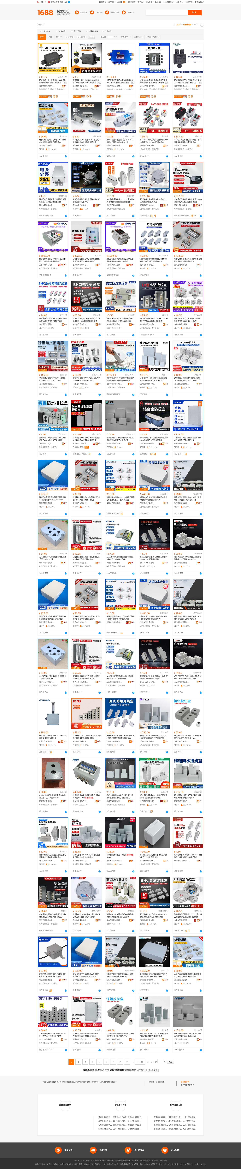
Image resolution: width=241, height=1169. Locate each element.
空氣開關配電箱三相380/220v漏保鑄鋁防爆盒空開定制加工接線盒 (52, 379)
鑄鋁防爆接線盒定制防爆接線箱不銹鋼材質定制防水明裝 (86, 200)
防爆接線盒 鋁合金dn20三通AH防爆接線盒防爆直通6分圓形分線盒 (187, 320)
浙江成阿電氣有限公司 (181, 563)
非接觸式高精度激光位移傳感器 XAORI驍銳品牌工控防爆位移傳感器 (188, 200)
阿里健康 (188, 1164)
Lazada (203, 1164)
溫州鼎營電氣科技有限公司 (46, 384)
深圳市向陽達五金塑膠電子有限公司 (80, 86)
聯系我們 (155, 1161)
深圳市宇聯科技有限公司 (80, 742)
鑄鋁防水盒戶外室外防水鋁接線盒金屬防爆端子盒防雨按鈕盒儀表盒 (86, 439)
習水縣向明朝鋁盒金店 (121, 1125)
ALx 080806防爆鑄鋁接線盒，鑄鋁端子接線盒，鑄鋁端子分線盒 (120, 558)
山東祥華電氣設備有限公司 (181, 324)
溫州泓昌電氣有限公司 (80, 324)
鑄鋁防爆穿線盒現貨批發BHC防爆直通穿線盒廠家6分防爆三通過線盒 (120, 320)
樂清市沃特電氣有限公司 (46, 563)
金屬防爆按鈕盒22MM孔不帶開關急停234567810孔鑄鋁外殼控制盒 (52, 1035)
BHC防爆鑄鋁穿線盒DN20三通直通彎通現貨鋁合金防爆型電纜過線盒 (87, 141)
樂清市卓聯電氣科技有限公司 (114, 801)
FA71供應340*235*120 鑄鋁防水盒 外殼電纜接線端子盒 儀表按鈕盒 (154, 975)
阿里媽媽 (123, 1164)
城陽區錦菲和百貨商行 (191, 1129)
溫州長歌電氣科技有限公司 (148, 384)
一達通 (195, 1164)
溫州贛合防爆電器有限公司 (148, 146)
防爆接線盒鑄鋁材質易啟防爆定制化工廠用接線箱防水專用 (153, 200)
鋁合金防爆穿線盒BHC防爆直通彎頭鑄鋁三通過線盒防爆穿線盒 (153, 796)
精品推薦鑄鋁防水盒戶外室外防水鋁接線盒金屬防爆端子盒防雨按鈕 (120, 796)
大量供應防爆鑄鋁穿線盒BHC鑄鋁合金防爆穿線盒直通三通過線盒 (52, 141)
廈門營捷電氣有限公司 (148, 324)
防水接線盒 (43, 89)
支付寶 (170, 1164)
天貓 (92, 1164)
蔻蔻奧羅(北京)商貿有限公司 (164, 1125)
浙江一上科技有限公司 (148, 563)
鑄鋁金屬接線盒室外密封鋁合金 (120, 856)
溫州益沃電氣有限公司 (148, 742)
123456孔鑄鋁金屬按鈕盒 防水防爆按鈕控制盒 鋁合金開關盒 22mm (187, 737)
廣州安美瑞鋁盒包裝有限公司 (139, 1121)
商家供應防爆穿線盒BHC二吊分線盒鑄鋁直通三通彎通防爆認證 (120, 975)
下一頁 (140, 1062)
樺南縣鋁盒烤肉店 (134, 1117)
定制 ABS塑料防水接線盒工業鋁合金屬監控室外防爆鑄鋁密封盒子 (187, 558)
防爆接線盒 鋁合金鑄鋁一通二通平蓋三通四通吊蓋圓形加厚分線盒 (86, 915)
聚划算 (97, 1164)
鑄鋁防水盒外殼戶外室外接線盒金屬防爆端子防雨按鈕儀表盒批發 (52, 200)
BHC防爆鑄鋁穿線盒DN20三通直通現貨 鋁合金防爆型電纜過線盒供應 (120, 200)
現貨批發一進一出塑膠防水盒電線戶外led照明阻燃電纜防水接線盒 (52, 81)
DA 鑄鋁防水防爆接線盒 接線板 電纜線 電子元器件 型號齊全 (153, 856)
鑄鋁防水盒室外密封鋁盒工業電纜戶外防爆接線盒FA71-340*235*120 (52, 498)
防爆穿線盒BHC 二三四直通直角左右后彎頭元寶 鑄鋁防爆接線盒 (86, 379)
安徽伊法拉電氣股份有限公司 (148, 503)
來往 (176, 1164)
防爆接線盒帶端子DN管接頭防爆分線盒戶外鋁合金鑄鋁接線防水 (188, 260)
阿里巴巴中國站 (66, 1164)
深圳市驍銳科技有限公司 (181, 205)
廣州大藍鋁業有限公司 (46, 205)
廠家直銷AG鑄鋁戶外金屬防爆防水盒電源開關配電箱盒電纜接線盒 (154, 1035)
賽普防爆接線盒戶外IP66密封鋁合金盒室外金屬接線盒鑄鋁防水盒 (52, 975)
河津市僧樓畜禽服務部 (162, 1117)
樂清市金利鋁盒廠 (119, 1117)
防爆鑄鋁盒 (160, 1082)
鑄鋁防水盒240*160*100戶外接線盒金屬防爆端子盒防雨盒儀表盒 (86, 856)
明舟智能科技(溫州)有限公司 (46, 444)
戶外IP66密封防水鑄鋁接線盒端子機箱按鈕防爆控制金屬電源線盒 (153, 379)
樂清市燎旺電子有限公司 (80, 861)
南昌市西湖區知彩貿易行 (80, 503)
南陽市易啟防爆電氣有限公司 (80, 205)
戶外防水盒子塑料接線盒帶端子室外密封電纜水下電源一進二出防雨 (153, 81)
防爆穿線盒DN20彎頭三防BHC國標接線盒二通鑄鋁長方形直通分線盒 (188, 856)
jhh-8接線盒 (128, 89)
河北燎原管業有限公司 (148, 444)
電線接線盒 (61, 89)
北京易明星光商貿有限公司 (164, 1121)
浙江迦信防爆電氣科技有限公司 (46, 146)
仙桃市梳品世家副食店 (176, 1117)
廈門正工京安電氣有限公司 (80, 444)
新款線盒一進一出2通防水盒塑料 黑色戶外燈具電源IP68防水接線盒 (86, 81)
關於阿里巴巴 (145, 1161)
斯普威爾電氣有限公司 (181, 444)
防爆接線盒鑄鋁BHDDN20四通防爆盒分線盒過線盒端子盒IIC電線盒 (120, 498)
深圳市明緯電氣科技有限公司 (114, 1039)
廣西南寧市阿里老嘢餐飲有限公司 (166, 1129)
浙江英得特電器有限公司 (148, 86)
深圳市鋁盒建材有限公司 (107, 1125)
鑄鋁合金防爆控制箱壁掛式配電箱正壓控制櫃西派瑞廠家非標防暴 (120, 260)
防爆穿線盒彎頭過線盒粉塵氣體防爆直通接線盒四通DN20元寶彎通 (120, 915)
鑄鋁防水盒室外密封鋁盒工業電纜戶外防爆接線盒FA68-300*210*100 (86, 975)
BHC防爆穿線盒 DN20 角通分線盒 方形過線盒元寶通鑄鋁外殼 (154, 558)
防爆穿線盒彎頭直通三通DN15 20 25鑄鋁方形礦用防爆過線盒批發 (120, 141)
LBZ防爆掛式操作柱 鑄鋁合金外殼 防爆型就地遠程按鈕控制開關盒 (187, 141)
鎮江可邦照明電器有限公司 (46, 861)
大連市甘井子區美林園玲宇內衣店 (195, 1121)
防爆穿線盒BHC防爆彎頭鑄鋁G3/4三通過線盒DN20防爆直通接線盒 (153, 915)
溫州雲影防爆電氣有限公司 (46, 324)
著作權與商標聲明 (106, 1161)
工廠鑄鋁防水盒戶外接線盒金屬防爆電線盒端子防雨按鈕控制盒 (187, 439)
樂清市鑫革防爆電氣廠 (80, 146)
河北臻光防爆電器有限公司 (181, 384)
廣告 (65, 83)
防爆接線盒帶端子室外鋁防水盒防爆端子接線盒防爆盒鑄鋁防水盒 (86, 558)
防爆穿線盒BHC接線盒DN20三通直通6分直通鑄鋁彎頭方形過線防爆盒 (120, 737)
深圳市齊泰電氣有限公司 (148, 861)
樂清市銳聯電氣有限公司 (181, 801)
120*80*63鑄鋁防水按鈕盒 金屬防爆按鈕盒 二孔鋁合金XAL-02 (52, 796)
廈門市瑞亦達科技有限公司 (114, 384)
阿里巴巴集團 (40, 1164)
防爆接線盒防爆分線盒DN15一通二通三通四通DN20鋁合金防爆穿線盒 (188, 915)
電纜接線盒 (52, 89)
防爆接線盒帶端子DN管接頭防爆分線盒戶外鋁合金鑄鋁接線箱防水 (86, 498)
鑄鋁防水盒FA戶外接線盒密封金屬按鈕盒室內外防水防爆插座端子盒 (120, 379)
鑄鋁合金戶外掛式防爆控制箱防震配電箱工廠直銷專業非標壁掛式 (52, 260)
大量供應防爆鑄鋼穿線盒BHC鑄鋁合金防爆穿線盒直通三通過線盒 (187, 975)
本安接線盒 (119, 89)
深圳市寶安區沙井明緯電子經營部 (181, 742)
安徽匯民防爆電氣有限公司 (181, 861)
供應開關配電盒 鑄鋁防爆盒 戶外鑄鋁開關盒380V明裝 (86, 796)
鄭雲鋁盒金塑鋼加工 (106, 1121)
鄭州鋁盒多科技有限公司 (122, 1121)
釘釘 (181, 1164)
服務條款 (126, 1161)
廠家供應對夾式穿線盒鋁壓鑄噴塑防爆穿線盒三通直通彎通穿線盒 (52, 856)
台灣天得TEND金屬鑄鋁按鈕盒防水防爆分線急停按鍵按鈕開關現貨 (87, 737)
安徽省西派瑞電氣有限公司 (46, 265)
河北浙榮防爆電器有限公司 (148, 265)
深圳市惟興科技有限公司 (46, 86)
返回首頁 (140, 1070)
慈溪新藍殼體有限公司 (46, 503)
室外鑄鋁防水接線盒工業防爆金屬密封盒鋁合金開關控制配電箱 (187, 796)
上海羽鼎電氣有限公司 (80, 801)
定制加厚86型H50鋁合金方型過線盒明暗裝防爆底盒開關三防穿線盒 (187, 379)
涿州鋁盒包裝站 (104, 1117)
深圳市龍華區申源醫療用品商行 (180, 1125)
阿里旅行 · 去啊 (112, 1164)
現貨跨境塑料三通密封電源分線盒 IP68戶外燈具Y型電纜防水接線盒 (188, 81)
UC (165, 1164)
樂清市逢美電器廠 (45, 801)
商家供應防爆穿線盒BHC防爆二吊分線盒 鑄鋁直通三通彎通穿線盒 (187, 498)
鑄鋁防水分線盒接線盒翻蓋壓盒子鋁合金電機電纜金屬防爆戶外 (153, 498)
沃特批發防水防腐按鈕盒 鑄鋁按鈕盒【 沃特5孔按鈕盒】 (52, 558)
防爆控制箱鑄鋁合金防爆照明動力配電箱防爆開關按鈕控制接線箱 (86, 260)
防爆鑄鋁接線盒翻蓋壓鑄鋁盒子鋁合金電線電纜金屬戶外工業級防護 (153, 737)
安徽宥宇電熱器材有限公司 (46, 742)
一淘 (103, 1164)
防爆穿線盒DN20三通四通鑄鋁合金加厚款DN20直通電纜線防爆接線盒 (86, 320)
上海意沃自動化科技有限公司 (114, 563)
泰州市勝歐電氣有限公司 (148, 801)
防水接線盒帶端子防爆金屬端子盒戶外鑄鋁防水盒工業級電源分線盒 (86, 1035)
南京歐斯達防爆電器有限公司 (114, 146)
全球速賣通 (77, 1164)
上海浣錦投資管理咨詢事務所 (194, 1125)
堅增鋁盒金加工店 (134, 1125)
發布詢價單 (185, 1082)
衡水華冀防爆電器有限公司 (114, 324)
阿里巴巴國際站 (52, 1164)
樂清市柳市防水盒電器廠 (80, 563)
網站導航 (163, 1161)
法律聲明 (118, 1161)
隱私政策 (135, 1161)
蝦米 (130, 1164)
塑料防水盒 (94, 89)
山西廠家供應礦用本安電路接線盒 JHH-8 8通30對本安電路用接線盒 (120, 81)
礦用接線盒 (111, 89)
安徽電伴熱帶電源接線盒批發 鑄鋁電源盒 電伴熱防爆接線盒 (52, 737)
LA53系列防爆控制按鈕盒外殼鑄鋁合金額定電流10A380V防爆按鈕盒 (154, 141)
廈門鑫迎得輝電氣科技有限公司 (181, 265)
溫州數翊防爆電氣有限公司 (114, 742)
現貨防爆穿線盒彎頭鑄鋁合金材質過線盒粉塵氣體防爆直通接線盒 (153, 260)
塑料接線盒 (86, 89)
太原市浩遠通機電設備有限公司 (114, 86)
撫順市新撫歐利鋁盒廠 (106, 1129)
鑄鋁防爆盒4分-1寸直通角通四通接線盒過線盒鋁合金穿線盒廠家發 (154, 439)
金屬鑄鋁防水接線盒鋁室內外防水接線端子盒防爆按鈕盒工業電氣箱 (52, 439)
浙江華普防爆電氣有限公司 (181, 503)
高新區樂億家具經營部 (176, 1129)
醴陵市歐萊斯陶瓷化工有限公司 (180, 1121)
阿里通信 (153, 1164)
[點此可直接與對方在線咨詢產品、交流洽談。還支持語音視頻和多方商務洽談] (66, 156)
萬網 (160, 1164)
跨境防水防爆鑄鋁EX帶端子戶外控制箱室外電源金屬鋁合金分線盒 (154, 320)
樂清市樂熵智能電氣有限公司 (114, 444)
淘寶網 (86, 1164)
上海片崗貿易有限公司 (191, 1117)
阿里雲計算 (137, 1164)
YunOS (146, 1164)
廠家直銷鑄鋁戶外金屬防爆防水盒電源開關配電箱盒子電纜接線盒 (120, 439)
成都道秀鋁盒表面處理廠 (137, 1129)
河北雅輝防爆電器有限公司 (80, 384)
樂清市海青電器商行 (114, 861)
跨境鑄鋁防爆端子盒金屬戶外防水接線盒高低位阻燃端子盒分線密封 (52, 915)
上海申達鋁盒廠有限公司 (122, 1129)
